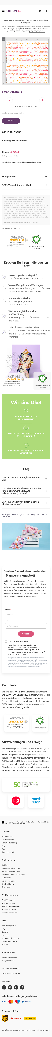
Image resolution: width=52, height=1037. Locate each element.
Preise (4, 846)
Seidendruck (6, 878)
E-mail (7, 621)
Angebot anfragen (8, 903)
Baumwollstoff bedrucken (11, 868)
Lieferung (5, 935)
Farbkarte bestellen (9, 909)
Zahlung (5, 932)
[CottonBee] (14, 11)
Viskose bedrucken (8, 881)
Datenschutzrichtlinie (9, 941)
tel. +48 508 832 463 (9, 957)
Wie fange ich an (8, 837)
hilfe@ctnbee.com (37, 514)
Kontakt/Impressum (9, 926)
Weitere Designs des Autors (11, 228)
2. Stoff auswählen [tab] (11, 131)
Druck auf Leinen (8, 884)
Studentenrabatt (8, 852)
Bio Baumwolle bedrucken (11, 871)
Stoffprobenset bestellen (11, 906)
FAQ (3, 929)
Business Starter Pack (9, 913)
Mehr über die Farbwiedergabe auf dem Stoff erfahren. (21, 222)
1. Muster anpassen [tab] (12, 91)
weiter (11, 121)
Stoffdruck (6, 865)
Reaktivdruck (6, 887)
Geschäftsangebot (8, 900)
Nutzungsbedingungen (10, 938)
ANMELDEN (26, 634)
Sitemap (5, 944)
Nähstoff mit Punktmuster (37, 32)
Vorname (7, 609)
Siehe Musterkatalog (9, 843)
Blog (3, 849)
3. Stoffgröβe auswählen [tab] (14, 140)
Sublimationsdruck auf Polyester (13, 875)
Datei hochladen (8, 840)
